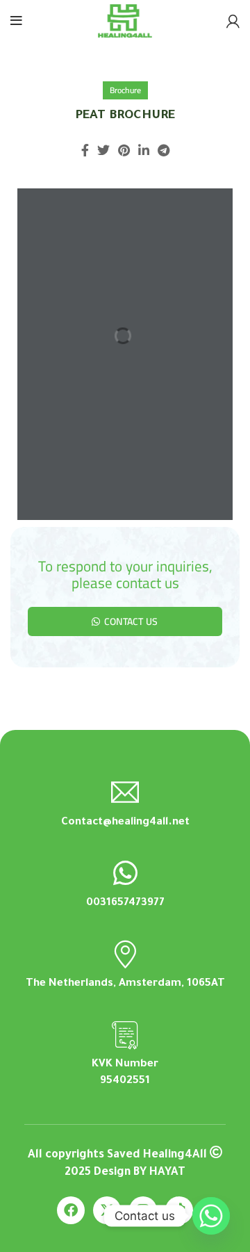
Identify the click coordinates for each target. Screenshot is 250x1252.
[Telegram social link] (163, 150)
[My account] (233, 21)
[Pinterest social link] (124, 150)
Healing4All (175, 1155)
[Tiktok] (179, 1210)
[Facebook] (71, 1210)
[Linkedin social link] (143, 150)
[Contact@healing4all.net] (125, 792)
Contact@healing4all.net (125, 823)
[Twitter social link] (103, 150)
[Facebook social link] (85, 150)
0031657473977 (125, 903)
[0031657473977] (125, 873)
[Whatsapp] (211, 1216)
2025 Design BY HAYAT (125, 1172)
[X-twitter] (107, 1210)
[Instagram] (143, 1210)
